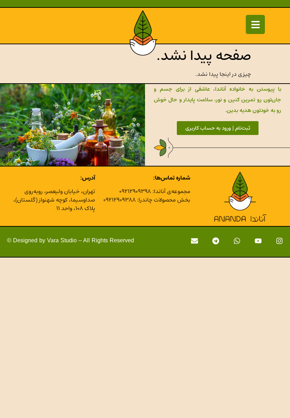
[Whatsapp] (236, 240)
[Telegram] (215, 240)
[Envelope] (194, 240)
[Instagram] (279, 240)
